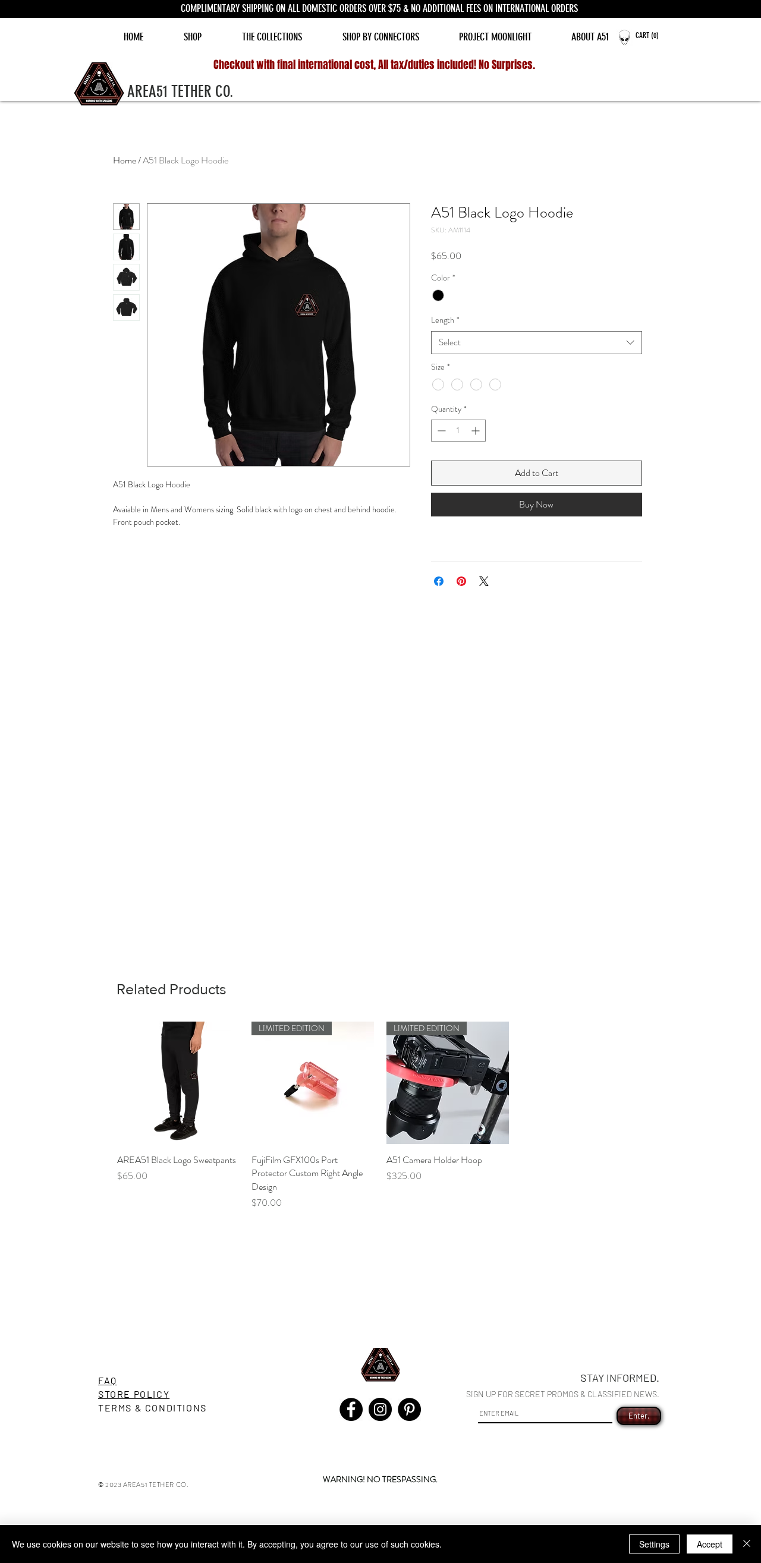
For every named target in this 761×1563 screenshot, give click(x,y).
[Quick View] (178, 1083)
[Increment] (476, 430)
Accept (709, 1544)
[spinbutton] (458, 430)
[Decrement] (440, 430)
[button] (653, 35)
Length (445, 320)
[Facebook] (351, 1409)
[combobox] (536, 342)
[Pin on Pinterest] (461, 581)
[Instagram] (380, 1409)
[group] (380, 1116)
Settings (654, 1544)
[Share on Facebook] (439, 581)
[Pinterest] (409, 1409)
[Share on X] (484, 581)
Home (124, 160)
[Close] (747, 1543)
